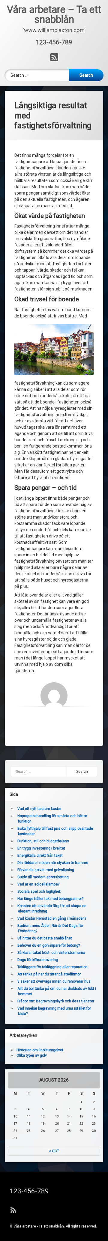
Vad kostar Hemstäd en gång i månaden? (51, 918)
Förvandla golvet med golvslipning (45, 870)
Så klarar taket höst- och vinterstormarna (51, 953)
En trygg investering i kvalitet (41, 848)
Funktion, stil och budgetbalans (43, 841)
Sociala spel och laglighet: (39, 891)
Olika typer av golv (31, 1055)
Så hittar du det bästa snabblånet (44, 938)
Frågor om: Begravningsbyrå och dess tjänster (55, 1001)
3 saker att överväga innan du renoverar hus (54, 981)
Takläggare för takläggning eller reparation (52, 967)
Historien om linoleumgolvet (39, 1050)
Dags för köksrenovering (38, 960)
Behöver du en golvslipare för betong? (48, 945)
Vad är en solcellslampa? (38, 884)
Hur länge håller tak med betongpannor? (50, 899)
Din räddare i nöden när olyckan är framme (52, 863)
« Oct (54, 1151)
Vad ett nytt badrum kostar (39, 809)
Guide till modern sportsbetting (43, 877)
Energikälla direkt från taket (40, 855)
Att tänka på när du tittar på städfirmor (49, 974)
